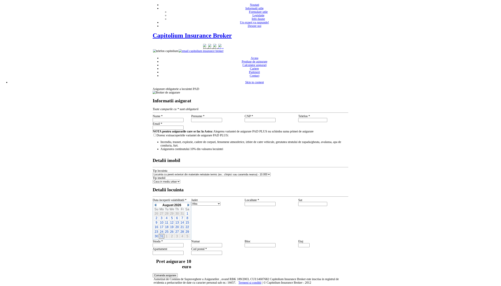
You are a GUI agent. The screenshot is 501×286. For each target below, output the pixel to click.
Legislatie (258, 15)
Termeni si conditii (249, 282)
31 (161, 236)
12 (172, 222)
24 (161, 231)
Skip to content (254, 82)
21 (182, 227)
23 (156, 231)
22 (187, 227)
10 (161, 222)
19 (172, 227)
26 (172, 231)
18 (167, 227)
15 (187, 222)
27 (177, 231)
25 (167, 231)
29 (187, 231)
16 (156, 227)
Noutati (254, 4)
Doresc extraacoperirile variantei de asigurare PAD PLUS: (193, 135)
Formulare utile (258, 11)
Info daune (258, 19)
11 (166, 222)
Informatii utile (254, 8)
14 (182, 222)
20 (177, 227)
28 (182, 231)
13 (177, 222)
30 (156, 236)
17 (161, 227)
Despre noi (254, 26)
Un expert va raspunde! (254, 22)
